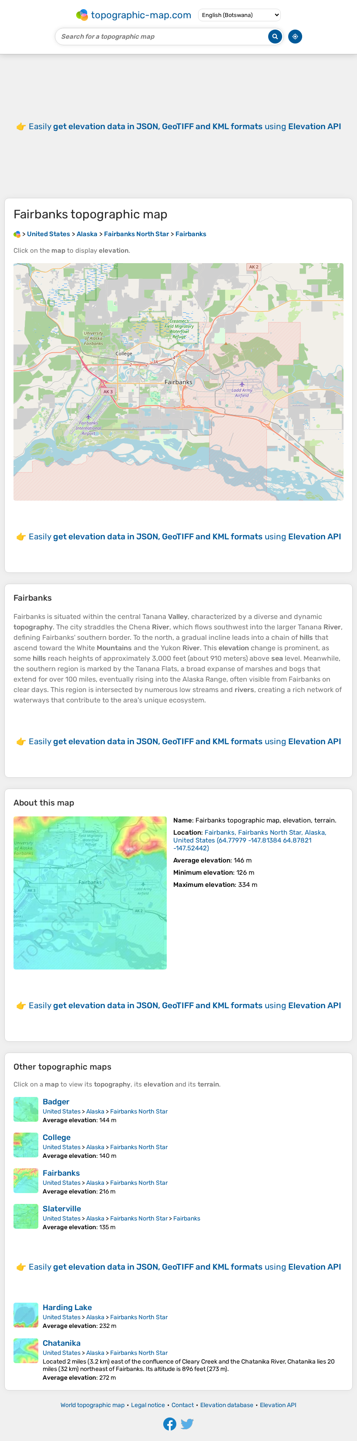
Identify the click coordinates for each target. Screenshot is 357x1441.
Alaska (95, 1111)
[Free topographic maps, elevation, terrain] (16, 234)
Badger (56, 1102)
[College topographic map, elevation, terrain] (25, 1146)
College (57, 1137)
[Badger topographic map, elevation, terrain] (25, 1110)
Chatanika (62, 1343)
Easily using (185, 126)
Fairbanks (61, 1173)
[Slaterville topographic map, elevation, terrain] (25, 1217)
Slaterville (62, 1209)
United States (62, 1111)
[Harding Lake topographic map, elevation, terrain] (25, 1316)
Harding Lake (67, 1307)
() (250, 840)
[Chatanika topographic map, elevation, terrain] (25, 1359)
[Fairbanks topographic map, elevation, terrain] (90, 893)
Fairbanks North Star (139, 1111)
